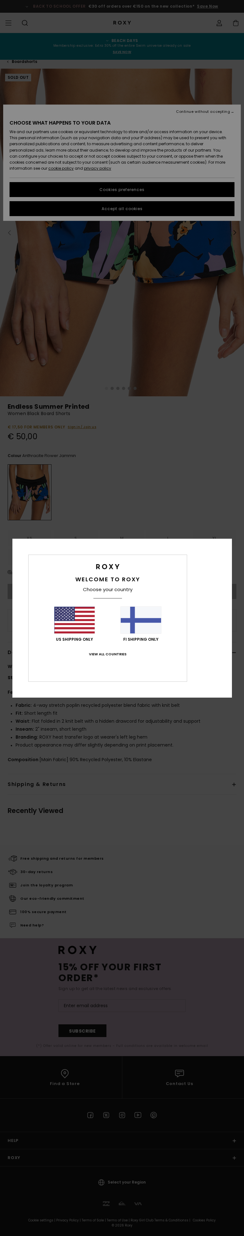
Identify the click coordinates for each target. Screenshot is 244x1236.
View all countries (107, 654)
